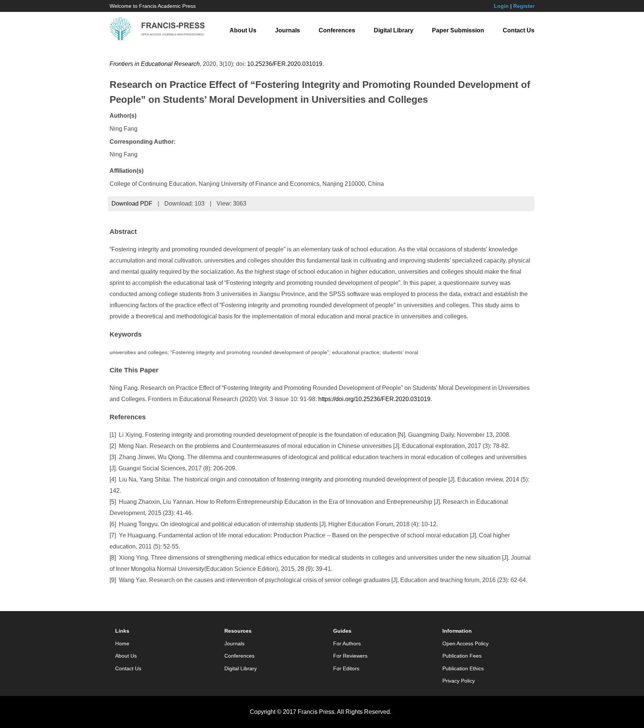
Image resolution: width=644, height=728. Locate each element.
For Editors (346, 668)
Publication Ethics (463, 668)
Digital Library (393, 30)
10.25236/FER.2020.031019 (284, 64)
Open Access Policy (465, 643)
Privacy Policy (458, 681)
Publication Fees (462, 656)
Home (122, 643)
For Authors (347, 643)
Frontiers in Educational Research (155, 64)
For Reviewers (350, 656)
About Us (243, 30)
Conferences (337, 30)
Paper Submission (458, 30)
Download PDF (131, 203)
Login (501, 6)
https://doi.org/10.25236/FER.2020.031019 (374, 399)
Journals (287, 30)
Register (523, 6)
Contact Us (518, 30)
